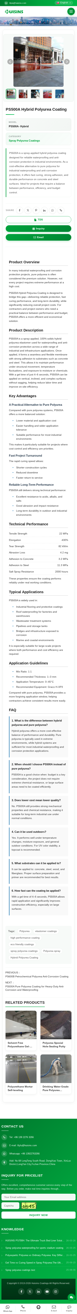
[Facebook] (21, 1291)
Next (67, 62)
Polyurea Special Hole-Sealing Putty (54, 1044)
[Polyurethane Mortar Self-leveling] (21, 1068)
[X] (30, 1291)
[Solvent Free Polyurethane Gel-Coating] (21, 1025)
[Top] (38, 1307)
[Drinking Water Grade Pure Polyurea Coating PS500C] (55, 1068)
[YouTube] (47, 1291)
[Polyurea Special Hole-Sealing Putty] (55, 1025)
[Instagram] (55, 1291)
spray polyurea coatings (24, 950)
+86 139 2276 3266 (24, 1137)
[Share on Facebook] (19, 210)
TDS (40, 219)
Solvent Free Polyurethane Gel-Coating (19, 1044)
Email (40, 237)
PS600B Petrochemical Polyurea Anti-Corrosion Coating (36, 976)
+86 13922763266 (30, 1153)
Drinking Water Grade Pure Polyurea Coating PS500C (56, 1088)
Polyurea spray (51, 950)
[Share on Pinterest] (36, 210)
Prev (10, 62)
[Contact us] (71, 1297)
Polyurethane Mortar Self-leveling (20, 1088)
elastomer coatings (46, 931)
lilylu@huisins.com (17, 3)
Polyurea (25, 931)
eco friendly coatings (22, 944)
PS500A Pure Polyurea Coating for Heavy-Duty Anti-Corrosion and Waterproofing (34, 988)
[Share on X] (28, 210)
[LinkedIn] (38, 1291)
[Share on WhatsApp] (52, 210)
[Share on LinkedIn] (44, 210)
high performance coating (25, 937)
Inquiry (40, 228)
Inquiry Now (38, 1215)
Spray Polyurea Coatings (24, 140)
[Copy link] (60, 210)
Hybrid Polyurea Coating (24, 957)
